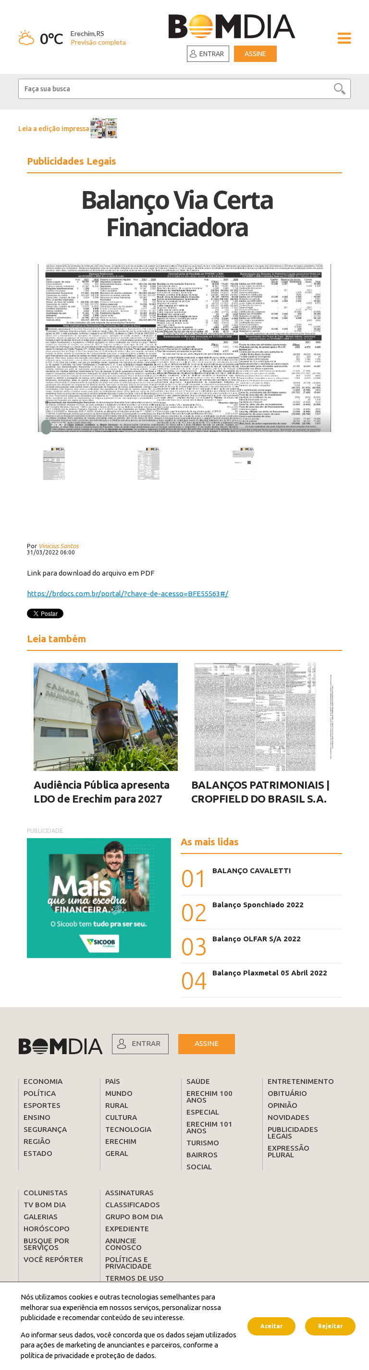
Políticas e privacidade (128, 1262)
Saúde (198, 1081)
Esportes (42, 1105)
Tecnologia (128, 1129)
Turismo (202, 1143)
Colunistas (46, 1193)
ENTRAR (146, 1043)
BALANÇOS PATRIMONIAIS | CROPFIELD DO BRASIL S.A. (260, 792)
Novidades (288, 1117)
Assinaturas (129, 1193)
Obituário (287, 1093)
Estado (38, 1153)
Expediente (127, 1229)
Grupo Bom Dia (134, 1217)
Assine (255, 54)
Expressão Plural (288, 1151)
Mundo (119, 1093)
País (112, 1081)
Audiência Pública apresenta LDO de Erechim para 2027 (102, 792)
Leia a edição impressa (53, 128)
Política (40, 1093)
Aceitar (271, 1326)
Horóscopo (47, 1229)
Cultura (121, 1117)
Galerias (41, 1217)
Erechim (120, 1141)
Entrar (211, 54)
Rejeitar (330, 1326)
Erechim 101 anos (209, 1127)
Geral (116, 1153)
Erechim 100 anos (209, 1096)
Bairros (202, 1155)
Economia (43, 1081)
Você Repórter (53, 1259)
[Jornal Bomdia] (231, 27)
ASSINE (207, 1043)
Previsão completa (98, 42)
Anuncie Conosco (123, 1244)
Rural (116, 1105)
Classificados (132, 1205)
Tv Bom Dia (45, 1205)
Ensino (37, 1117)
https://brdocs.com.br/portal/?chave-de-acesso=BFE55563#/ (127, 593)
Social (199, 1167)
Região (37, 1141)
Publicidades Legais (293, 1132)
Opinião (282, 1105)
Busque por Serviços (46, 1244)
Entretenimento (301, 1081)
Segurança (45, 1129)
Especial (202, 1112)
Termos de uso (134, 1278)
